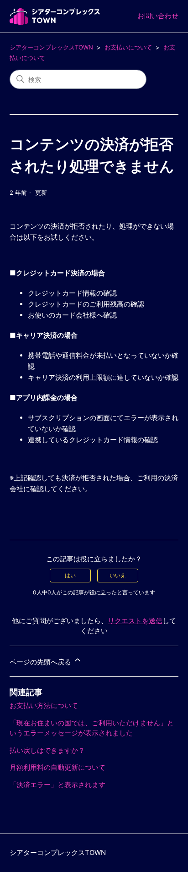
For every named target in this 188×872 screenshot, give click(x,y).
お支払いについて (128, 47)
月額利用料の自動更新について (57, 767)
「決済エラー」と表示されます (57, 784)
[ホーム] (55, 16)
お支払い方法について (44, 705)
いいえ (118, 575)
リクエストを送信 (135, 620)
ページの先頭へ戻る (41, 662)
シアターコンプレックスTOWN (51, 47)
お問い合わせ (157, 15)
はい (70, 575)
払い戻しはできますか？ (47, 750)
